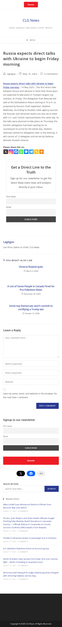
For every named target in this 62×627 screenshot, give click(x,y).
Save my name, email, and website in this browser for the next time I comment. (30, 395)
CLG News (31, 20)
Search (52, 488)
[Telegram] (31, 151)
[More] (41, 151)
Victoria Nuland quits (31, 266)
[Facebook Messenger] (26, 151)
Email (8, 207)
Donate (31, 4)
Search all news (10, 484)
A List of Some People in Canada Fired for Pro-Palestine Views (31, 288)
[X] (5, 151)
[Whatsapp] (21, 151)
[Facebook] (16, 151)
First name (11, 196)
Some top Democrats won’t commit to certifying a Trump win (31, 307)
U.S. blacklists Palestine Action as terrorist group (26, 548)
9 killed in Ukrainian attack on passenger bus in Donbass (29, 538)
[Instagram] (11, 151)
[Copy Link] (36, 151)
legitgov (11, 73)
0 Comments (51, 73)
